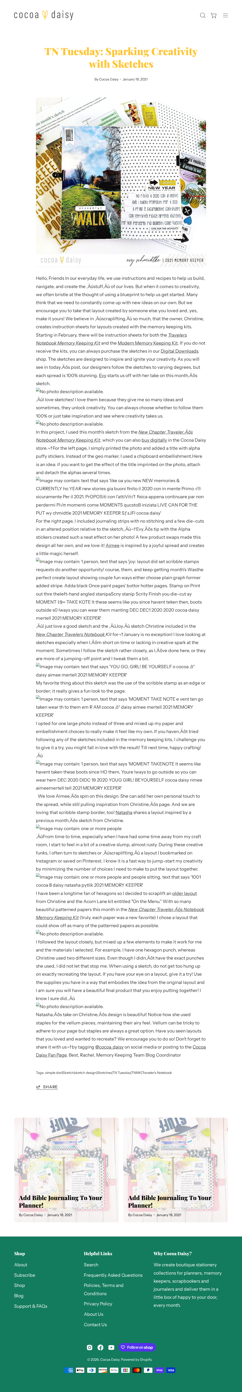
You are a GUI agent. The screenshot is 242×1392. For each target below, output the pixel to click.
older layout (184, 893)
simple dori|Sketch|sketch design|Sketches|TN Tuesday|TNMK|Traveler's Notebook (108, 1073)
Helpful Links (98, 1253)
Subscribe (24, 1275)
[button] (202, 15)
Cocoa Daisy (109, 1359)
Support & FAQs (30, 1306)
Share (50, 1086)
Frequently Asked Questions (113, 1275)
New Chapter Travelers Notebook (71, 634)
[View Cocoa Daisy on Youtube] (111, 1347)
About (20, 1264)
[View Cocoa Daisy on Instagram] (89, 1347)
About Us (93, 1314)
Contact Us (95, 1324)
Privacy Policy (98, 1304)
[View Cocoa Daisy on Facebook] (100, 1347)
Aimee (113, 545)
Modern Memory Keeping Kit (148, 343)
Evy (102, 375)
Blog (19, 1296)
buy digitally (154, 440)
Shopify (145, 1359)
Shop (19, 1253)
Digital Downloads (180, 351)
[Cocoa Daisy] (43, 15)
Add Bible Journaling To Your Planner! (60, 1201)
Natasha (124, 812)
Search (91, 1264)
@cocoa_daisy (109, 1047)
